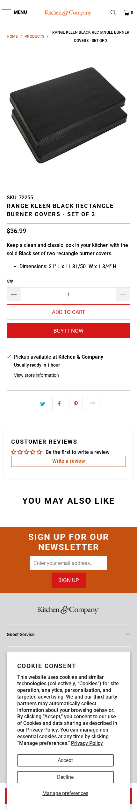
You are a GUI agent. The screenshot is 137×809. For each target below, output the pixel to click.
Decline (65, 777)
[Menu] (3, 12)
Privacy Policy (87, 743)
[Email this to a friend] (92, 404)
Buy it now (68, 331)
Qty (10, 281)
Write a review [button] (68, 461)
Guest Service (21, 634)
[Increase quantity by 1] (123, 294)
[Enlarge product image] (69, 116)
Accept (65, 760)
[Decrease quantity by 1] (14, 294)
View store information (36, 375)
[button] (113, 12)
